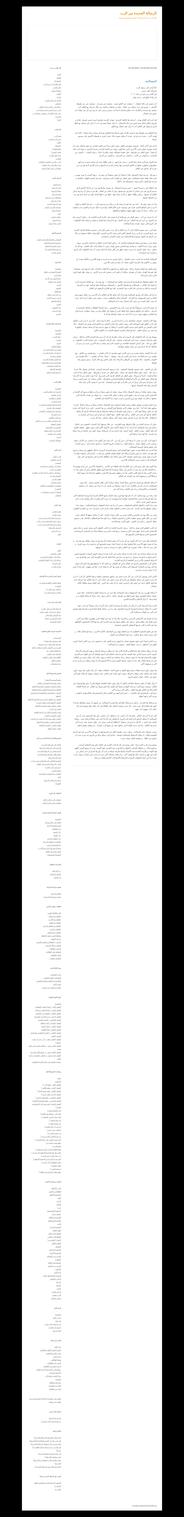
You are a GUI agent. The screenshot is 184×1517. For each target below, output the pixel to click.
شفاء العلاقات (56, 1360)
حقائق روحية (56, 1214)
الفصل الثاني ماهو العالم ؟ (51, 1088)
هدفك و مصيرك (55, 356)
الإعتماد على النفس (54, 654)
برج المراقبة (56, 871)
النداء (59, 120)
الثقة (59, 1198)
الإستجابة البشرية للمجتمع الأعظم (49, 722)
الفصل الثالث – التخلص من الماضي (48, 1013)
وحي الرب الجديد (55, 139)
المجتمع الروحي (55, 1227)
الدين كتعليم (56, 1295)
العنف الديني (56, 479)
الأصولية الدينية (55, 476)
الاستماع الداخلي (55, 1250)
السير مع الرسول (54, 223)
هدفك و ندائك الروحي (53, 945)
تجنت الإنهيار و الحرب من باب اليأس (48, 421)
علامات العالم (56, 660)
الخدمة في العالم (55, 1217)
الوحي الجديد (56, 252)
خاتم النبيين (57, 87)
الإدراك (58, 1282)
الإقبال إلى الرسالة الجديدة (51, 744)
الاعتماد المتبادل (55, 1373)
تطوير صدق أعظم (54, 728)
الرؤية (59, 437)
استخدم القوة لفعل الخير (52, 1275)
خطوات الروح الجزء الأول (52, 799)
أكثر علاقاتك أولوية (54, 913)
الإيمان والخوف (55, 1279)
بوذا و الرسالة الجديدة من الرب (49, 518)
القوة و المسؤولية (54, 1220)
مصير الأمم (57, 984)
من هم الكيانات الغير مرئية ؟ (51, 1136)
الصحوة (58, 333)
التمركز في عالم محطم (52, 430)
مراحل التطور (56, 939)
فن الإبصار (57, 877)
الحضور (58, 288)
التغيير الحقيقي (55, 553)
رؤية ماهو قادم (56, 664)
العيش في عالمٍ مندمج (53, 822)
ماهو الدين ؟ (56, 1146)
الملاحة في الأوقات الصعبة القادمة (49, 981)
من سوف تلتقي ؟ (54, 1123)
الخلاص (58, 158)
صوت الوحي (56, 515)
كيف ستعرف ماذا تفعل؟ (52, 641)
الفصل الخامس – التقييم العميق (49, 1020)
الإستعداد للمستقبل (54, 855)
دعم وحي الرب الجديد (53, 767)
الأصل (59, 142)
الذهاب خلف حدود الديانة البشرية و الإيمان (45, 719)
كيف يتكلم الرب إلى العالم (51, 165)
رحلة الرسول (56, 210)
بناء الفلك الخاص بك (53, 651)
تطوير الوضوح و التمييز (52, 715)
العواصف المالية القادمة (52, 978)
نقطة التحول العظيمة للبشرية (50, 583)
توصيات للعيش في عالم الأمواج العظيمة (46, 1062)
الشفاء (58, 1285)
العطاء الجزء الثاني (54, 1237)
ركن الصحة (57, 832)
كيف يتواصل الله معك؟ (53, 1457)
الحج (59, 777)
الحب (59, 1224)
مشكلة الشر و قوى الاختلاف (51, 935)
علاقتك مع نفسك (55, 916)
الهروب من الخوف (54, 1266)
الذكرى (58, 314)
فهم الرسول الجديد (54, 204)
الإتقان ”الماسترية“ (54, 1240)
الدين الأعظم (56, 1188)
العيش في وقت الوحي (53, 100)
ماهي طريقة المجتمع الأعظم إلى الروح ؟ (46, 1152)
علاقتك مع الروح (55, 929)
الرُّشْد (59, 94)
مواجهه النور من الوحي (52, 207)
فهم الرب (57, 136)
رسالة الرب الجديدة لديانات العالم (49, 1369)
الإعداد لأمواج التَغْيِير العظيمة (50, 1350)
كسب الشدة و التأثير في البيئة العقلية (47, 712)
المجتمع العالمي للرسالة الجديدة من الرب (46, 761)
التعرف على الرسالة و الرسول (50, 748)
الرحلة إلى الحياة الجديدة (52, 353)
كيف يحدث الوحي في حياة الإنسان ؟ (48, 1139)
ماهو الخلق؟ (56, 149)
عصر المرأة (57, 563)
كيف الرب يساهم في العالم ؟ (50, 1114)
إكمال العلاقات (56, 955)
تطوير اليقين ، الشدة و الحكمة (50, 725)
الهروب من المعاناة (54, 1256)
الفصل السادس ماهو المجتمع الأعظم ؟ (46, 1101)
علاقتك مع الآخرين (54, 919)
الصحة (58, 1204)
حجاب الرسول (56, 201)
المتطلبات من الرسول (53, 197)
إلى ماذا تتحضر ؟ (55, 1120)
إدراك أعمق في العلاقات (52, 1366)
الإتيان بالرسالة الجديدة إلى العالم (49, 764)
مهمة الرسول (56, 90)
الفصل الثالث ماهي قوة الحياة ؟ (49, 1091)
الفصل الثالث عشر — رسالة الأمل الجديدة (45, 1052)
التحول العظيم (56, 424)
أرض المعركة (56, 414)
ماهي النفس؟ (56, 152)
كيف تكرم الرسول (54, 757)
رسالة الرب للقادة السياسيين (50, 557)
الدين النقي (57, 456)
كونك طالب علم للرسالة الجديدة (49, 754)
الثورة (59, 343)
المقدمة (58, 269)
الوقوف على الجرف (54, 408)
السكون (58, 1269)
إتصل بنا (58, 1489)
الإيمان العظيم (56, 460)
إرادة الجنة (57, 184)
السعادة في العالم (54, 1262)
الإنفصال (58, 145)
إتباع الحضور (56, 307)
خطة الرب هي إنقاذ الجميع (51, 168)
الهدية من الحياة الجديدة (52, 349)
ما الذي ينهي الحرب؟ (53, 589)
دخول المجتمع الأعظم (53, 246)
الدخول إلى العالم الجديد (52, 392)
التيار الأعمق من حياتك (53, 618)
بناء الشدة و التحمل (54, 366)
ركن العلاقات (56, 829)
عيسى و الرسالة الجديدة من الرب (49, 521)
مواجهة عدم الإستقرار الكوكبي (50, 411)
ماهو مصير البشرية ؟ (53, 1143)
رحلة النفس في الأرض (53, 278)
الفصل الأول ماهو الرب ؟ (51, 1084)
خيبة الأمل (57, 1272)
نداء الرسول (56, 220)
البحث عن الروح (55, 709)
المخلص (58, 495)
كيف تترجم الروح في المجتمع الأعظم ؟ (47, 1159)
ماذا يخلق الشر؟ (55, 155)
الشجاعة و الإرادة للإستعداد (51, 362)
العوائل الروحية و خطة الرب (51, 492)
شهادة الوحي (56, 770)
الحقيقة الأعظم (55, 369)
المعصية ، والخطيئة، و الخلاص (50, 485)
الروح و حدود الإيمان (53, 298)
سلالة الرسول (56, 191)
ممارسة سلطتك (55, 1382)
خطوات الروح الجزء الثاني (51, 803)
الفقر (59, 550)
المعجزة (58, 489)
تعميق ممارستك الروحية (52, 897)
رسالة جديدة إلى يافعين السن (50, 612)
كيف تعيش (57, 638)
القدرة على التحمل (54, 434)
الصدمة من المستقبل (53, 427)
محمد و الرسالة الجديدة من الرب (49, 524)
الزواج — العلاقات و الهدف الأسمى (48, 942)
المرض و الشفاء (55, 1389)
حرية (59, 1207)
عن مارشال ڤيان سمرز (52, 1324)
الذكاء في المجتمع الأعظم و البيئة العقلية (46, 689)
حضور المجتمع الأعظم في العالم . (49, 683)
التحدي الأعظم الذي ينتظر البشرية (48, 702)
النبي (59, 213)
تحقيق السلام (56, 1298)
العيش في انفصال (54, 281)
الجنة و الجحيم (56, 482)
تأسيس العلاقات (55, 948)
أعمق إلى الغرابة (55, 1327)
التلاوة (59, 77)
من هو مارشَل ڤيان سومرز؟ (51, 1421)
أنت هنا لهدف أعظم (54, 372)
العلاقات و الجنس (54, 1191)
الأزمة (59, 285)
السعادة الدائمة (55, 1253)
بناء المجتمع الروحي (54, 845)
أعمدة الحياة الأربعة (54, 825)
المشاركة (57, 81)
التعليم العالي (56, 1243)
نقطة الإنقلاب (56, 346)
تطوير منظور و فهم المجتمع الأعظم (48, 706)
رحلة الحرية (57, 337)
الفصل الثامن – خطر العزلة (51, 1026)
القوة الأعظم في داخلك (52, 272)
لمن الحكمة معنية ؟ (54, 1110)
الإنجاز (59, 1288)
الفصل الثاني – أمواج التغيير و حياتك (48, 1010)
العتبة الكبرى (56, 511)
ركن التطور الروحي (54, 838)
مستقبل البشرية (55, 440)
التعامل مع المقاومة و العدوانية (50, 774)
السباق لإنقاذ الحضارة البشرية (50, 404)
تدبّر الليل (57, 1347)
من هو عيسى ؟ (55, 1169)
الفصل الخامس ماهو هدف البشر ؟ (48, 1097)
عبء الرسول (56, 531)
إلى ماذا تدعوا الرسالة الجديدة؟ (49, 1454)
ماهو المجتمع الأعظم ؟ (52, 680)
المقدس (58, 463)
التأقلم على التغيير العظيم (51, 657)
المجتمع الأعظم (55, 1194)
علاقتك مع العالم (55, 923)
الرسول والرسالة (55, 528)
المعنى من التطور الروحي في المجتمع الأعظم (44, 699)
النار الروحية (56, 311)
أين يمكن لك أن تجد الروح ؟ (51, 1156)
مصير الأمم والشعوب (53, 1353)
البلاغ (59, 74)
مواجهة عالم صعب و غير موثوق (49, 644)
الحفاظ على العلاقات (53, 952)
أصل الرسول (56, 188)
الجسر (58, 304)
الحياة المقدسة (55, 621)
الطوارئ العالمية (55, 398)
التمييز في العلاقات (54, 1363)
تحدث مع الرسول (54, 1418)
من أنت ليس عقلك (54, 294)
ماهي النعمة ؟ (56, 1165)
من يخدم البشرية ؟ (54, 1133)
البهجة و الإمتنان (55, 874)
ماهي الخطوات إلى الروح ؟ (51, 1162)
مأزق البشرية (56, 401)
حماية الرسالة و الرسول (52, 780)
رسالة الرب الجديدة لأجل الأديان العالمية (46, 472)
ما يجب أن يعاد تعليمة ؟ (52, 1127)
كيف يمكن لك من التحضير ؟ (51, 1117)
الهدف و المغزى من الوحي (51, 987)
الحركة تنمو (57, 1330)
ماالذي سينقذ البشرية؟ (52, 592)
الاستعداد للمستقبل (54, 1211)
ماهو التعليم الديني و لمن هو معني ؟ (48, 1149)
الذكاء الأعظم (56, 301)
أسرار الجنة (57, 1318)
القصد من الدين (55, 469)
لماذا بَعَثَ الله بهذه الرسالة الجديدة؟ (48, 1466)
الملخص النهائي (55, 958)
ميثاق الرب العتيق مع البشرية (50, 466)
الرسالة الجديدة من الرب (138, 13)
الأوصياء (58, 783)
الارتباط (58, 1321)
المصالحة (151, 81)
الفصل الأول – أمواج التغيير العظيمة (48, 1007)
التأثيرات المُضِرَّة (55, 1386)
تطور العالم (57, 1230)
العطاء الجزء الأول (54, 1233)
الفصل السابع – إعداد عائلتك (50, 1023)
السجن (58, 340)
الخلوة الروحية (56, 893)
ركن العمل (57, 835)
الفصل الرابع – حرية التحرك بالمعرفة (47, 1016)
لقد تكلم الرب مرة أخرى (52, 84)
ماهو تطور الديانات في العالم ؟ (50, 1172)
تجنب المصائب (55, 974)
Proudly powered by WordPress (144, 1505)
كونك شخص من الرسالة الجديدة (49, 751)
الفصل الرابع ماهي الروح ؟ (51, 1094)
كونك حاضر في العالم (53, 851)
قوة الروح (57, 275)
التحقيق (58, 1246)
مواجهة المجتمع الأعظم (52, 243)
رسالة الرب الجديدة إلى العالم (50, 107)
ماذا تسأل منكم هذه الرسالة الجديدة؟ (47, 1437)
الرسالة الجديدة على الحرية (51, 608)
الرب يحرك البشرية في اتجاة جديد (48, 110)
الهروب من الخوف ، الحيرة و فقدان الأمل (46, 647)
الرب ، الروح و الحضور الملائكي (50, 162)
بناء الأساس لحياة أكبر (53, 615)
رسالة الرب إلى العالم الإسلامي (49, 560)
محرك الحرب (56, 566)
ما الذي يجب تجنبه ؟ (54, 1130)
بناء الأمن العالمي (54, 417)
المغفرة (58, 586)
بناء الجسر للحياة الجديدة (52, 359)
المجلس (58, 103)
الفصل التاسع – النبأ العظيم (51, 1029)
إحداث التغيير (56, 1292)
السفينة (58, 1379)
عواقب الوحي (56, 217)
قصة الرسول (56, 194)
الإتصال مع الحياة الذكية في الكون (49, 239)
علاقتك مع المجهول (54, 932)
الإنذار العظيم (56, 395)
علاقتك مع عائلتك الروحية (52, 842)
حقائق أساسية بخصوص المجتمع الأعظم (46, 686)
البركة (59, 97)
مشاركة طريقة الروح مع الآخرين (49, 848)
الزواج (59, 1201)
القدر (59, 534)
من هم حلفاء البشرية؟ (53, 249)
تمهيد (59, 1078)
